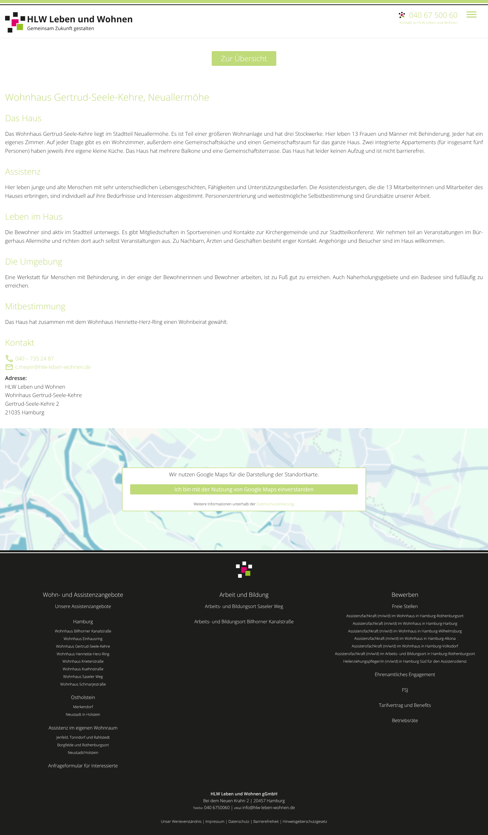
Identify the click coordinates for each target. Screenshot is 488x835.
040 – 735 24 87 (34, 358)
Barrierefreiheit (266, 821)
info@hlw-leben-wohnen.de (268, 807)
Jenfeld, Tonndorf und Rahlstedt (83, 737)
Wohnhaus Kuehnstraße (83, 669)
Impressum (214, 821)
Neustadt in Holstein (83, 714)
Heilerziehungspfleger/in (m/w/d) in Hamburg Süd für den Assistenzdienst (405, 661)
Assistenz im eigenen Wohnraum (83, 728)
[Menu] (471, 15)
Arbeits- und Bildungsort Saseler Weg (244, 606)
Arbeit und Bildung (243, 594)
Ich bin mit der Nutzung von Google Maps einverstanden (244, 489)
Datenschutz (238, 821)
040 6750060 (217, 807)
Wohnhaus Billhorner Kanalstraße (83, 631)
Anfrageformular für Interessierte (83, 766)
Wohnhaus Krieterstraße (83, 661)
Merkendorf (83, 706)
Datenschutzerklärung (274, 504)
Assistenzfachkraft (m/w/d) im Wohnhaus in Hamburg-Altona (405, 638)
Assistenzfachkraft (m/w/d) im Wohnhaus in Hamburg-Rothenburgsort (405, 615)
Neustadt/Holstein (83, 752)
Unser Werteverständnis (181, 821)
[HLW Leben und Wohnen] (71, 22)
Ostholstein (83, 697)
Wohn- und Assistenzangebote (83, 594)
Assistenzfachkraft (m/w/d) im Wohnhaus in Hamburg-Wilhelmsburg (405, 631)
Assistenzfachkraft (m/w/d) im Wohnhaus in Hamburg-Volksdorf (405, 646)
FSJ (405, 690)
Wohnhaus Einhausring (83, 638)
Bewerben (405, 594)
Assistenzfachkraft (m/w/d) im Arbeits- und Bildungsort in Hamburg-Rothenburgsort (405, 653)
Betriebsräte (405, 720)
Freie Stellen (405, 606)
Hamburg (83, 621)
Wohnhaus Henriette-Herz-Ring (83, 654)
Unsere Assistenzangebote (83, 606)
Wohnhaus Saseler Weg (83, 676)
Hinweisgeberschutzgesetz (305, 821)
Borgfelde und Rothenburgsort (83, 745)
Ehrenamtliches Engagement (405, 674)
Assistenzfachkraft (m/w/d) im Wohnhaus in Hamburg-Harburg (405, 623)
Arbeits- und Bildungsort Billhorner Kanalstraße (244, 621)
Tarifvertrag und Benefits (405, 705)
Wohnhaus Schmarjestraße (83, 684)
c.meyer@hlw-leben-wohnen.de (53, 367)
